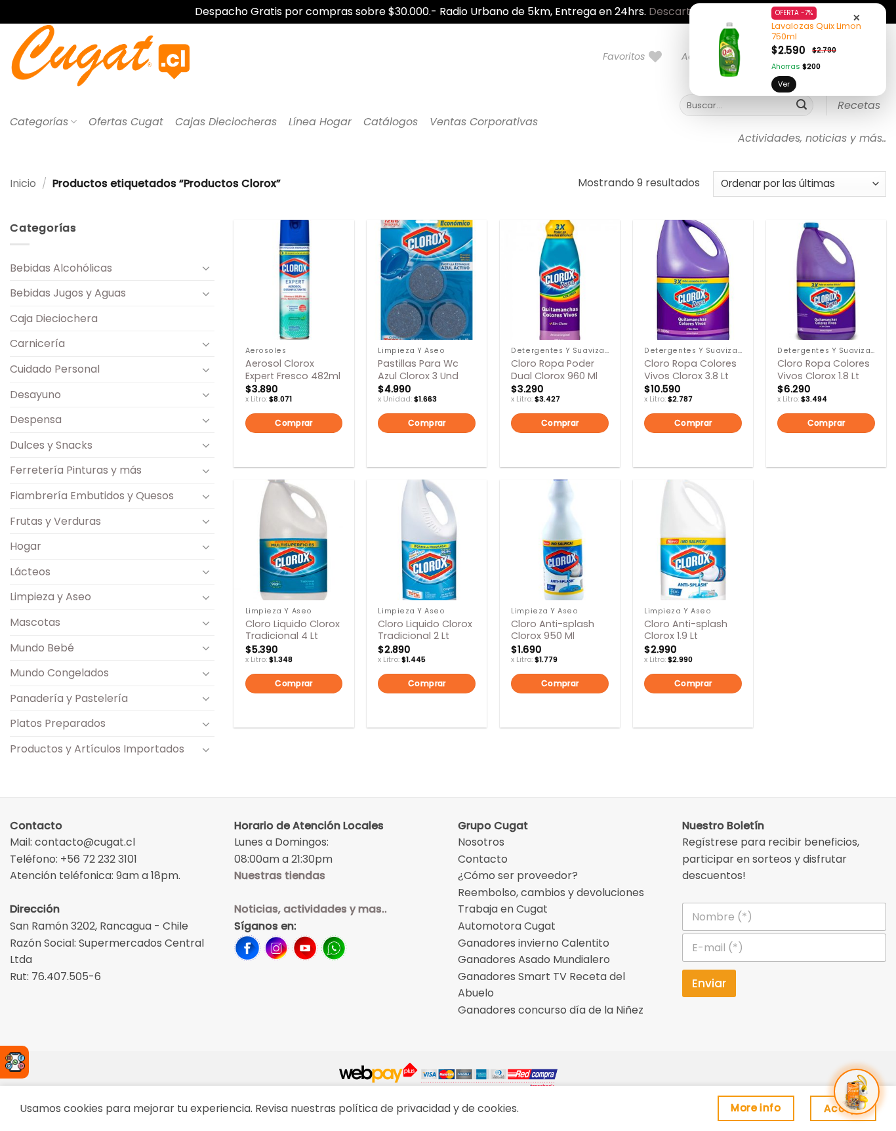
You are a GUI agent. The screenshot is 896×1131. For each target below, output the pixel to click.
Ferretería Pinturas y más (76, 470)
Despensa (36, 419)
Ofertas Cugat (126, 121)
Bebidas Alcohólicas (61, 268)
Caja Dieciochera (54, 318)
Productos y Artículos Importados (97, 748)
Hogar (25, 546)
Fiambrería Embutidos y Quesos (92, 495)
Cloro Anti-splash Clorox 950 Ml (552, 630)
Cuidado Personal (55, 369)
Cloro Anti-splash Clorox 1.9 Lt (685, 630)
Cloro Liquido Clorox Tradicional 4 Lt (292, 630)
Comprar (294, 422)
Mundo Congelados (59, 672)
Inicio (23, 183)
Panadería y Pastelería (69, 698)
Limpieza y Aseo (50, 596)
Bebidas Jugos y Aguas (68, 292)
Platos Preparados (58, 723)
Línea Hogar (320, 121)
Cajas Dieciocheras (226, 121)
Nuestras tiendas (279, 875)
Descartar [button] (675, 11)
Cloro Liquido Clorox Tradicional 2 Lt (425, 630)
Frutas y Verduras (55, 521)
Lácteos (30, 571)
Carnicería (37, 343)
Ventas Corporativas (484, 121)
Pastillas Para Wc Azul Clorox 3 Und (418, 370)
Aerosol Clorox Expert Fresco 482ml (292, 370)
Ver (784, 84)
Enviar (709, 983)
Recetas (859, 105)
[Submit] (801, 105)
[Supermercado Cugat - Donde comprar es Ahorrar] (116, 56)
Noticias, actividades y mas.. (310, 908)
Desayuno (35, 394)
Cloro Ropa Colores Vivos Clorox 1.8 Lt (823, 370)
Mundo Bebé (42, 647)
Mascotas (35, 622)
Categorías (39, 121)
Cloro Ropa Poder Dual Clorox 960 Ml (554, 370)
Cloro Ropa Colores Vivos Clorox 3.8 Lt (690, 370)
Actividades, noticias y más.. (812, 138)
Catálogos (390, 121)
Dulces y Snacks (51, 445)
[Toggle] (206, 268)
